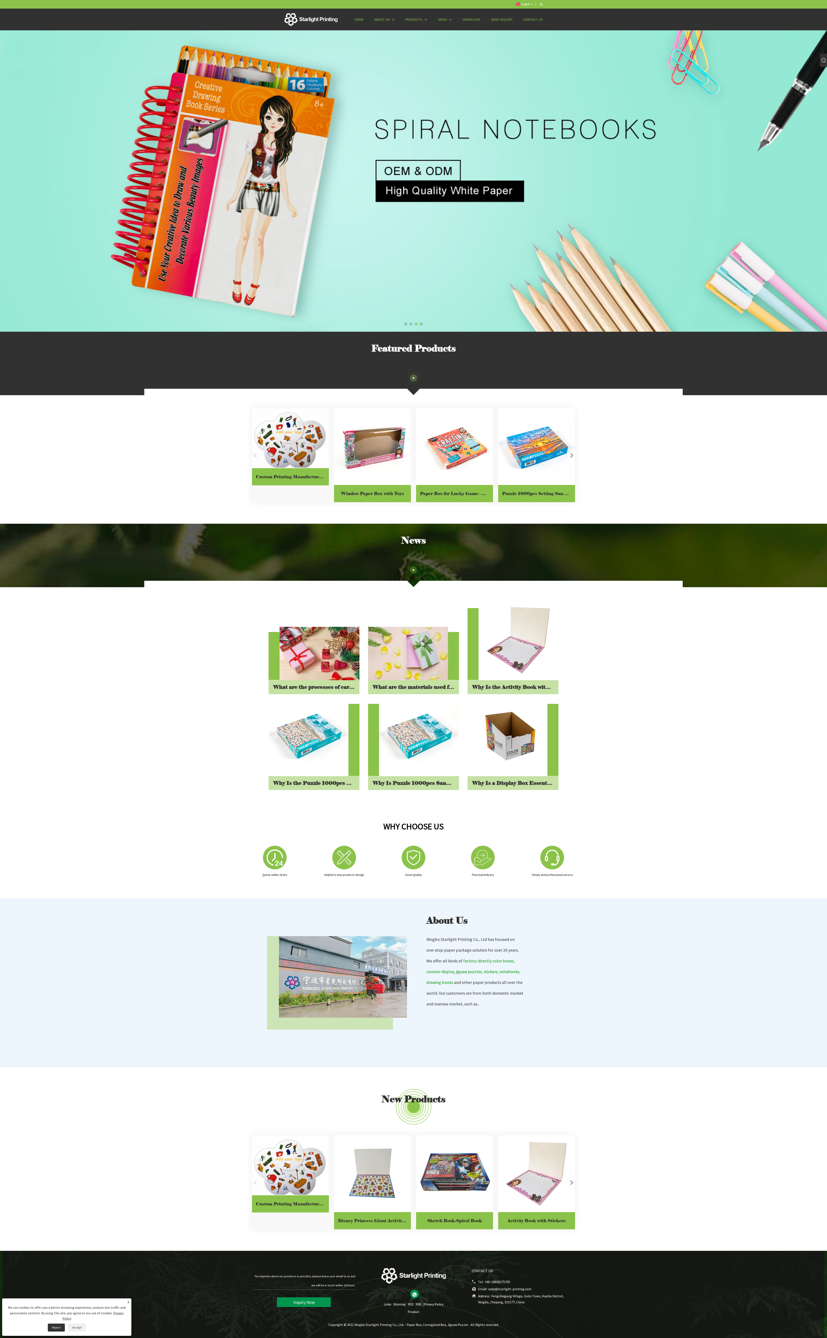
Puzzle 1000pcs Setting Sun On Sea (538, 493)
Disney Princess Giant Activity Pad (374, 1220)
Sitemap (399, 1304)
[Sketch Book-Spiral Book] (454, 1173)
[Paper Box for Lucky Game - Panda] (454, 446)
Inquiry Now (304, 1302)
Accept (77, 1327)
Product (414, 1312)
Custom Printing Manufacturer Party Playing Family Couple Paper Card (292, 476)
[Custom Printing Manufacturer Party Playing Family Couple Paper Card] (290, 438)
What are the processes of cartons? (316, 687)
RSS (411, 1304)
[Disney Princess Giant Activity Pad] (372, 1173)
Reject (56, 1327)
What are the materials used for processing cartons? (416, 687)
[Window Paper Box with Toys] (372, 446)
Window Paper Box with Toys (372, 493)
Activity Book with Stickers (536, 1220)
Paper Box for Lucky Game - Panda (456, 493)
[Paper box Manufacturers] (413, 181)
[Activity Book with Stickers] (536, 1173)
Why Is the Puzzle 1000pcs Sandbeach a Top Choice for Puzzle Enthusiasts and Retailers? (316, 783)
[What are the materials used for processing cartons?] (408, 653)
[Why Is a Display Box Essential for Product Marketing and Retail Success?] (507, 736)
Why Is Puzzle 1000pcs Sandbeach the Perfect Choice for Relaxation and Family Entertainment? (416, 783)
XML (418, 1304)
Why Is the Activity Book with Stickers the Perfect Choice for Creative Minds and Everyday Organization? (515, 687)
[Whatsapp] (414, 1294)
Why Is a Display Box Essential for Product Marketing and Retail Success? (515, 783)
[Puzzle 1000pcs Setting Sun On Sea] (536, 446)
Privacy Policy (433, 1304)
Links (387, 1304)
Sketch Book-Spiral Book (454, 1220)
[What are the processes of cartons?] (319, 653)
